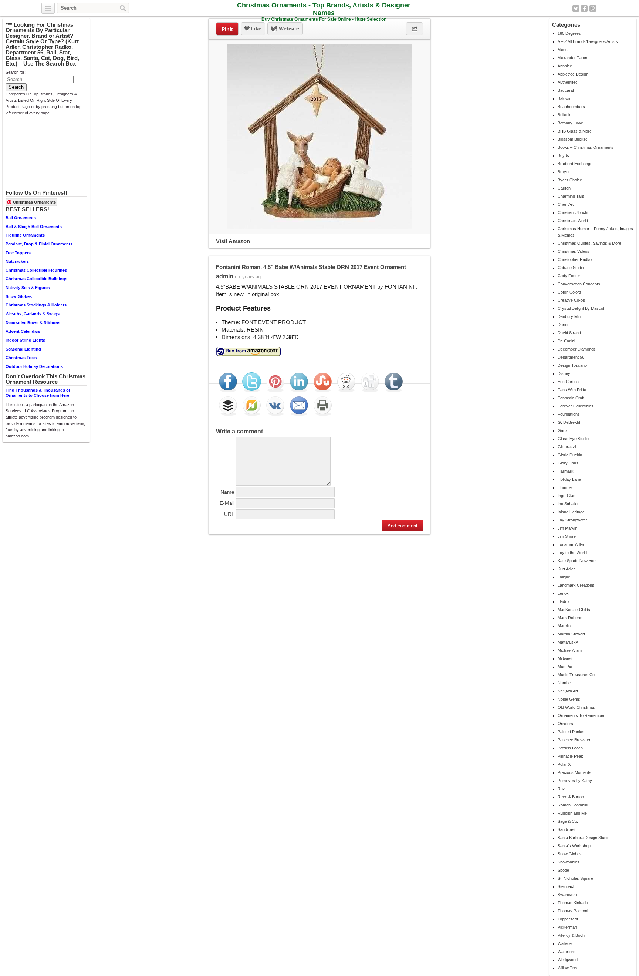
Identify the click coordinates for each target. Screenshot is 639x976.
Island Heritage (571, 512)
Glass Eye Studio (573, 438)
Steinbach (566, 886)
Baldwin (564, 98)
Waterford (566, 951)
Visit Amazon (233, 241)
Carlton (564, 188)
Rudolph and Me (572, 813)
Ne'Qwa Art (568, 691)
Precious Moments (574, 772)
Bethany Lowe (570, 123)
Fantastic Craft (571, 398)
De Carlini (566, 341)
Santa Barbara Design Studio (583, 837)
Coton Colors (569, 292)
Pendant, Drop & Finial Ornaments (39, 244)
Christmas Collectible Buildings (36, 278)
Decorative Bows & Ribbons (33, 323)
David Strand (569, 333)
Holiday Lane (569, 479)
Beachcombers (571, 106)
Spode (563, 870)
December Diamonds (577, 349)
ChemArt (566, 204)
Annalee (565, 66)
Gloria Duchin (570, 455)
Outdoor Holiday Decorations (34, 366)
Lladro (563, 601)
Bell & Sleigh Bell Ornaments (34, 226)
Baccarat (566, 90)
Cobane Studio (571, 267)
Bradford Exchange (575, 163)
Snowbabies (568, 862)
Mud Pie (565, 666)
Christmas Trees (21, 357)
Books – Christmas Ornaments (585, 147)
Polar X (564, 764)
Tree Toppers (18, 253)
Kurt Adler (566, 569)
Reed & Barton (571, 797)
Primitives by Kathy (575, 780)
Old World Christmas (576, 707)
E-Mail (227, 503)
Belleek (564, 115)
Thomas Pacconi (573, 911)
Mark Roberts (570, 618)
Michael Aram (570, 650)
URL (229, 514)
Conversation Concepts (579, 284)
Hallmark (566, 471)
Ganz (563, 430)
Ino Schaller (568, 504)
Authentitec (568, 82)
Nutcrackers (17, 261)
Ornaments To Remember (581, 715)
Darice (563, 324)
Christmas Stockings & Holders (36, 305)
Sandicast (566, 829)
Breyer (564, 172)
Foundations (569, 414)
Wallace (565, 943)
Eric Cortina (568, 381)
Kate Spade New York (577, 561)
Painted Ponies (571, 732)
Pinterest (592, 8)
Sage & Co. (568, 821)
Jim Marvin (567, 528)
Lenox (563, 593)
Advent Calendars (23, 331)
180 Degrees (569, 33)
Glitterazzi (567, 447)
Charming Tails (571, 196)
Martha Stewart (571, 634)
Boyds (563, 155)
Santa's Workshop (574, 845)
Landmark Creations (576, 585)
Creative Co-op (571, 300)
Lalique (564, 577)
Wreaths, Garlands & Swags (33, 314)
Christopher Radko (575, 259)
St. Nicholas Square (575, 878)
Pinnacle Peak (570, 756)
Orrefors (565, 723)
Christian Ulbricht (573, 212)
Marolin (564, 626)
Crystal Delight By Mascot (581, 308)
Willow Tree (568, 968)
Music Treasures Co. (577, 675)
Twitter (575, 8)
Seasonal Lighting (23, 349)
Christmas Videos (573, 251)
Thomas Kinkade (573, 902)
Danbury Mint (570, 316)
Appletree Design (573, 74)
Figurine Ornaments (25, 235)
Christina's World (573, 220)
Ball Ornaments (21, 217)
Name (227, 492)
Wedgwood (568, 959)
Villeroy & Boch (571, 935)
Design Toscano (572, 365)
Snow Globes (19, 296)
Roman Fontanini (573, 805)
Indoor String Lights (25, 340)
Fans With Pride (572, 390)
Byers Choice (570, 180)
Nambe (564, 683)
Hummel (565, 487)
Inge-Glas (566, 495)
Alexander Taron (572, 58)
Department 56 (571, 357)
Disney (564, 373)
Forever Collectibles (576, 406)
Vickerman (567, 927)
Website (288, 28)
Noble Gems (569, 699)
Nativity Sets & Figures (28, 287)
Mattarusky (568, 642)
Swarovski (567, 894)
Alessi (563, 49)
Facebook (584, 8)
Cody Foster (569, 276)
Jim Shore (567, 536)
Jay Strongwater (572, 520)
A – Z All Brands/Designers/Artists (588, 41)
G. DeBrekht (569, 422)
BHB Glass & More (575, 131)
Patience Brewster (574, 740)
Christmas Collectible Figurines (36, 270)
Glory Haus (568, 463)
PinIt (227, 29)
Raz (561, 788)
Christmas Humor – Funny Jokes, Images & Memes (595, 232)
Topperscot (568, 919)
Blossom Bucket (572, 139)
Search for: (16, 72)
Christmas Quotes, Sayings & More (589, 243)
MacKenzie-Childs (574, 609)
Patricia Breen (570, 748)
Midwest (565, 658)
